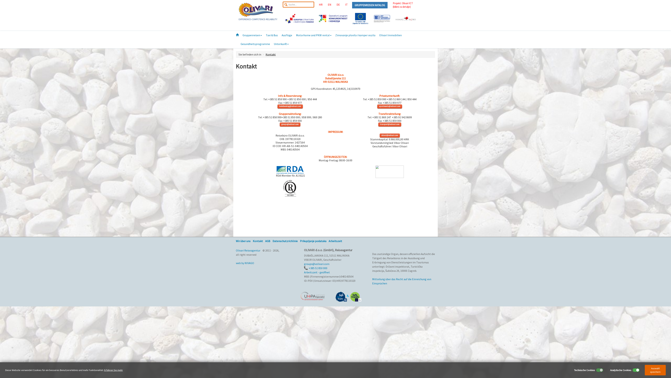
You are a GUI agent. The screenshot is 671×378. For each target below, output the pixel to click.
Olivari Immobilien (390, 35)
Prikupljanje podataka (313, 241)
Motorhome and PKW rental (313, 35)
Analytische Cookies (620, 370)
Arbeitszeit (335, 241)
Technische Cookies (584, 370)
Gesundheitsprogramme (255, 44)
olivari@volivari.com (389, 135)
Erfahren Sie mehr (113, 370)
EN (329, 4)
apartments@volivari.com (389, 106)
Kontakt (271, 54)
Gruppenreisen (251, 35)
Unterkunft (280, 44)
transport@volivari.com (389, 124)
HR (321, 4)
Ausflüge (287, 35)
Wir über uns (243, 241)
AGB (267, 241)
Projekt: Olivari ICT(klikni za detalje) (403, 5)
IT (346, 4)
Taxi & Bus (272, 35)
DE (338, 4)
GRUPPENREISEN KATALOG (370, 5)
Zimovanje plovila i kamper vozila (355, 35)
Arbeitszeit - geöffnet (317, 272)
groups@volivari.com (290, 124)
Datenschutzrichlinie (285, 241)
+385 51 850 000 (318, 268)
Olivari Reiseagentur (248, 250)
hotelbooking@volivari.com (290, 106)
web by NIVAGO (245, 263)
